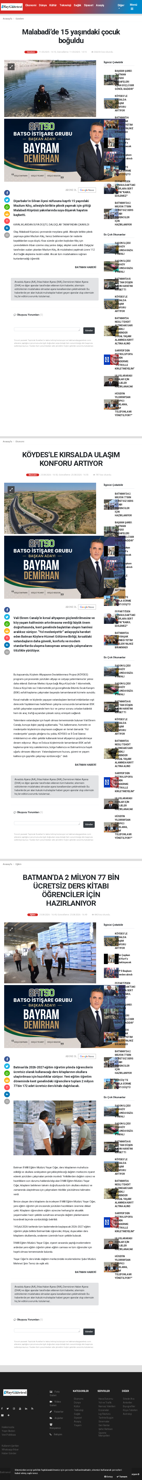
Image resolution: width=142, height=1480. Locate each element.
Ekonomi (30, 5)
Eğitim (18, 864)
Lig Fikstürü (104, 1414)
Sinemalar (104, 1421)
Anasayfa (7, 18)
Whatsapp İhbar (10, 1449)
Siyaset (88, 5)
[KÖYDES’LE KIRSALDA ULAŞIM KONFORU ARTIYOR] (50, 508)
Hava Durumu (106, 1398)
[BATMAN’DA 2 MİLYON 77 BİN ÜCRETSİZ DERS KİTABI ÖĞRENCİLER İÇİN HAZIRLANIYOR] (50, 952)
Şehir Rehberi (106, 1429)
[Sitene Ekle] (10, 1415)
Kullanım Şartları (10, 1445)
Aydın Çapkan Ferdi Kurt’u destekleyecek (123, 143)
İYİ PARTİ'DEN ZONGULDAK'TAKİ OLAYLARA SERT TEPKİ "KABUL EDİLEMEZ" (125, 188)
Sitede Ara (128, 1398)
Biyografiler (129, 1406)
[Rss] (33, 1408)
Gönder (89, 330)
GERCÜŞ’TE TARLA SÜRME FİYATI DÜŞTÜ (123, 171)
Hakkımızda (8, 1427)
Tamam (123, 1476)
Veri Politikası (9, 1434)
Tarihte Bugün (106, 1417)
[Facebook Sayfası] (3, 1408)
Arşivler (58, 1418)
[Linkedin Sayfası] (27, 1408)
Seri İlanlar (104, 1425)
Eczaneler (104, 1410)
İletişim (57, 1434)
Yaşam (78, 1425)
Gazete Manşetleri (104, 1434)
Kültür (53, 5)
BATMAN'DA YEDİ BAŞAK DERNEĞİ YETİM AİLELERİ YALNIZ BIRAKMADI (124, 124)
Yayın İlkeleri (8, 1431)
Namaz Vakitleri (107, 1406)
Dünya (43, 5)
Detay (109, 1476)
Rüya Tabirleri (130, 1410)
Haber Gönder (9, 1453)
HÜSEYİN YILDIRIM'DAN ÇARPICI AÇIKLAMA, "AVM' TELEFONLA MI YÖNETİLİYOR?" (123, 404)
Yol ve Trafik (105, 1402)
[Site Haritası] (3, 1415)
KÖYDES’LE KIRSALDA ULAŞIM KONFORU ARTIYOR (121, 103)
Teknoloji (65, 5)
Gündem (20, 18)
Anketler (127, 1402)
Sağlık (77, 5)
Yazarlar (58, 1411)
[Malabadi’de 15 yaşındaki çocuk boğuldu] (50, 88)
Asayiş (100, 5)
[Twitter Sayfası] (9, 1408)
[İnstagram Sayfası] (15, 1408)
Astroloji (127, 1414)
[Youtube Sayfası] (21, 1408)
